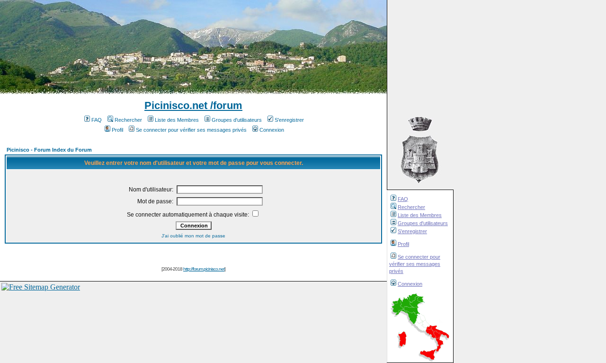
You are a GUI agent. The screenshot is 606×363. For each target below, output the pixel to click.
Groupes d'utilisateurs (423, 223)
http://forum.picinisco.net (203, 269)
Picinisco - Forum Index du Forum (49, 150)
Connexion (410, 284)
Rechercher (411, 207)
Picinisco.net (175, 105)
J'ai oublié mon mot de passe (193, 235)
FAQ (403, 199)
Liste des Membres (420, 215)
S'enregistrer (412, 231)
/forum (224, 105)
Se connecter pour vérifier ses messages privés (414, 264)
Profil (403, 244)
